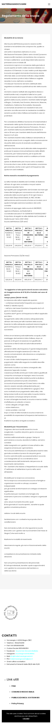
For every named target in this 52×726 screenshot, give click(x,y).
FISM (13, 686)
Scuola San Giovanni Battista (27, 651)
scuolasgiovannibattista (24, 653)
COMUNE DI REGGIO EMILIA (22, 692)
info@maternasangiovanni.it (21, 656)
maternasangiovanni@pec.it (21, 659)
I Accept (26, 719)
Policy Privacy (17, 703)
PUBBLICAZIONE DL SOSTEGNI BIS (25, 697)
